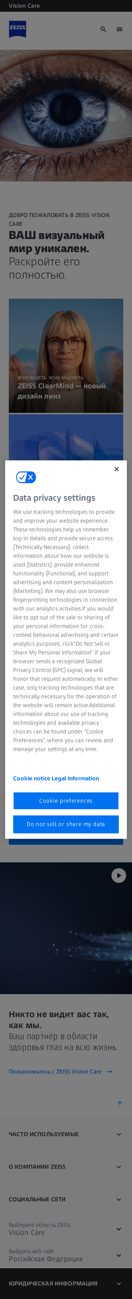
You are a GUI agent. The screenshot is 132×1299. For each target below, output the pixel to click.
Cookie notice (32, 778)
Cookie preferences (66, 800)
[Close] (117, 469)
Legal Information (75, 778)
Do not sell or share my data (66, 824)
